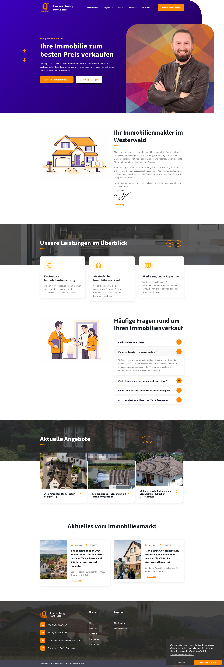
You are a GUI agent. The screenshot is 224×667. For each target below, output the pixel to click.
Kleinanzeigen (120, 628)
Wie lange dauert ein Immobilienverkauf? (137, 352)
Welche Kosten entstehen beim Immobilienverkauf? (142, 381)
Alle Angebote (120, 623)
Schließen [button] (180, 662)
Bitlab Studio (59, 663)
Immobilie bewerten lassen (57, 79)
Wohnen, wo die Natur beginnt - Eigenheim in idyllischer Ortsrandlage (156, 494)
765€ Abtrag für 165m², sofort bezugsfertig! (59, 495)
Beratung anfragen (89, 79)
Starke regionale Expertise (160, 276)
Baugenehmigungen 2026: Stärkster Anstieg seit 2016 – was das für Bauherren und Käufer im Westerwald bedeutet (87, 558)
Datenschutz (95, 639)
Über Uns (132, 7)
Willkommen (92, 7)
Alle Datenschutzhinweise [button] (182, 654)
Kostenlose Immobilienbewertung (59, 278)
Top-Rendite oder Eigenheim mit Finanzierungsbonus (109, 495)
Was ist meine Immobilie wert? (132, 342)
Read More (77, 580)
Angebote (108, 7)
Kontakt (146, 7)
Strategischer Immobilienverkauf (106, 278)
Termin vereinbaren (171, 7)
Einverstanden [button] (208, 662)
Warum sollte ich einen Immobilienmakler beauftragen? (144, 390)
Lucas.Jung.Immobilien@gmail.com (64, 640)
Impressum (94, 644)
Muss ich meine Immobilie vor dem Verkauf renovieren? (144, 400)
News (120, 7)
